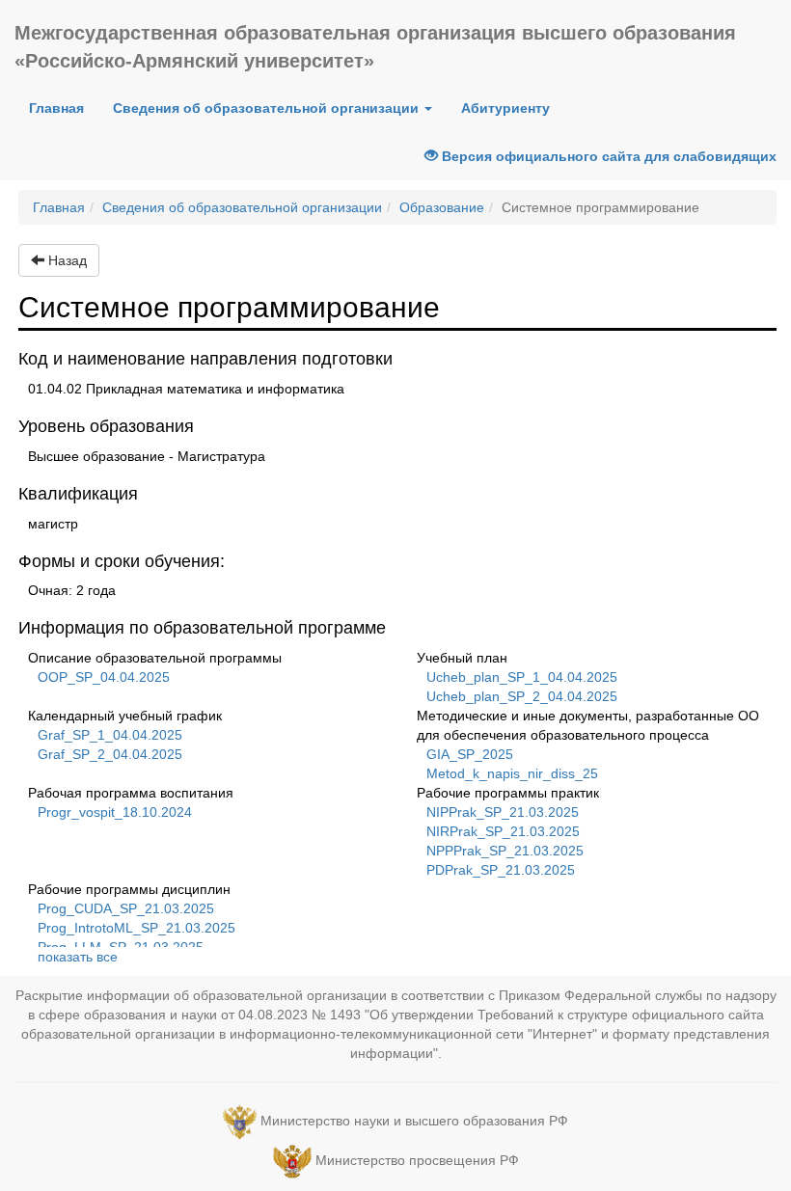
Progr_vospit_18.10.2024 (115, 812)
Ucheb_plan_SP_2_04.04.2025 (521, 696)
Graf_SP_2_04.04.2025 (110, 754)
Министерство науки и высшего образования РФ (414, 1120)
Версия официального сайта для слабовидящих (607, 156)
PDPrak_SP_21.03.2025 (500, 870)
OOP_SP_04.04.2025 (104, 677)
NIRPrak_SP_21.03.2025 (503, 831)
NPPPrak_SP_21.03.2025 (505, 850)
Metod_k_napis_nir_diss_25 (512, 773)
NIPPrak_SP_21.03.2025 (502, 812)
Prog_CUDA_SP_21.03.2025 (126, 908)
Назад (65, 260)
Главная (63, 107)
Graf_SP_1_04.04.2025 (110, 735)
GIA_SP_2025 (469, 754)
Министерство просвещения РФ (417, 1160)
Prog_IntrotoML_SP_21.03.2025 (136, 927)
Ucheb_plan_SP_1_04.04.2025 (521, 677)
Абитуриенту (505, 108)
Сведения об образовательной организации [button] (268, 108)
